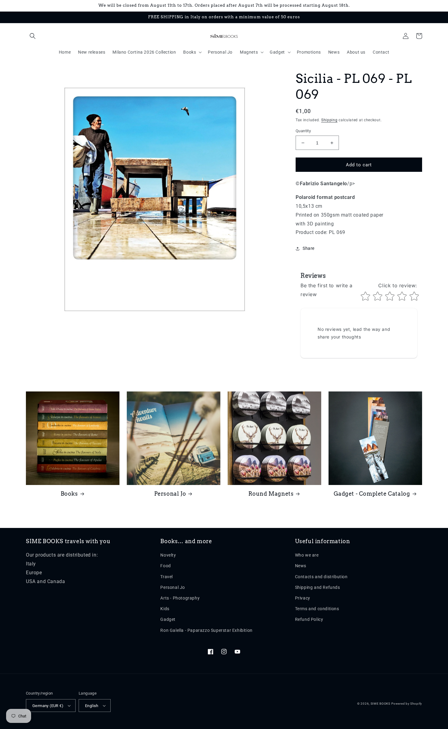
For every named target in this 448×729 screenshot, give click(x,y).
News (300, 565)
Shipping (329, 120)
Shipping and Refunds (317, 587)
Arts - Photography (180, 598)
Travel (166, 576)
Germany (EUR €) (47, 705)
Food (165, 565)
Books (69, 493)
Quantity (303, 131)
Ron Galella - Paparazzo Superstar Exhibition (206, 630)
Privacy (302, 598)
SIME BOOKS (380, 703)
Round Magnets (271, 493)
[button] (32, 36)
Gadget (168, 619)
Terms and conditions (317, 608)
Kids (164, 608)
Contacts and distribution (321, 576)
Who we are (307, 555)
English (91, 705)
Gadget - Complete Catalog (372, 493)
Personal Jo (170, 493)
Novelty (168, 555)
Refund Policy (309, 619)
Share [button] (309, 248)
